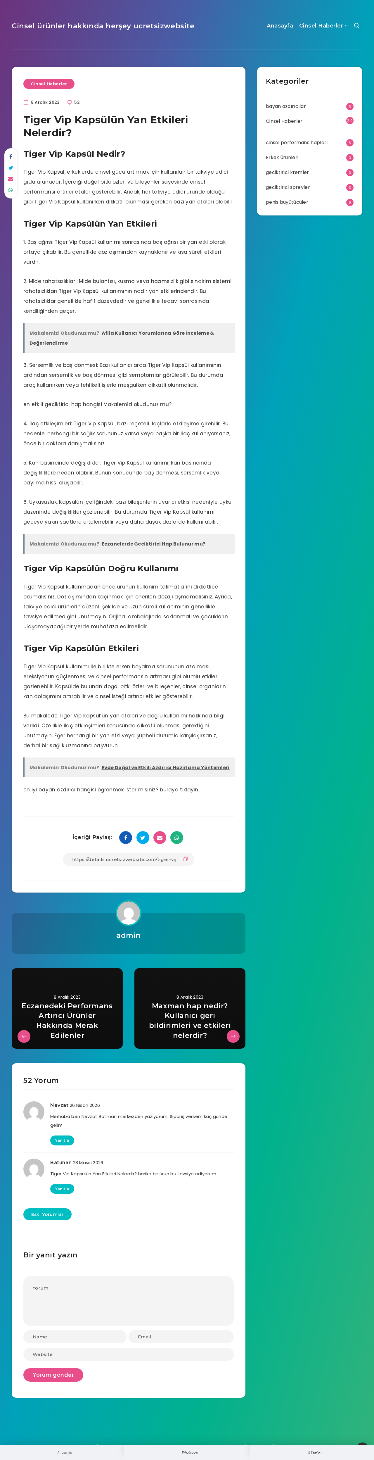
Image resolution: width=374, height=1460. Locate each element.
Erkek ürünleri (282, 157)
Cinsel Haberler (321, 26)
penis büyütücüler (287, 202)
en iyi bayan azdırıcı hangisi (59, 789)
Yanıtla (62, 1140)
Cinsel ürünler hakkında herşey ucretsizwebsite (103, 26)
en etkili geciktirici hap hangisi (62, 404)
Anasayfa (280, 26)
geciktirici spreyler (288, 187)
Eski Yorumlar (47, 1214)
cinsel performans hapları (297, 142)
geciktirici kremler (287, 172)
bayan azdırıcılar (286, 106)
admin (128, 935)
